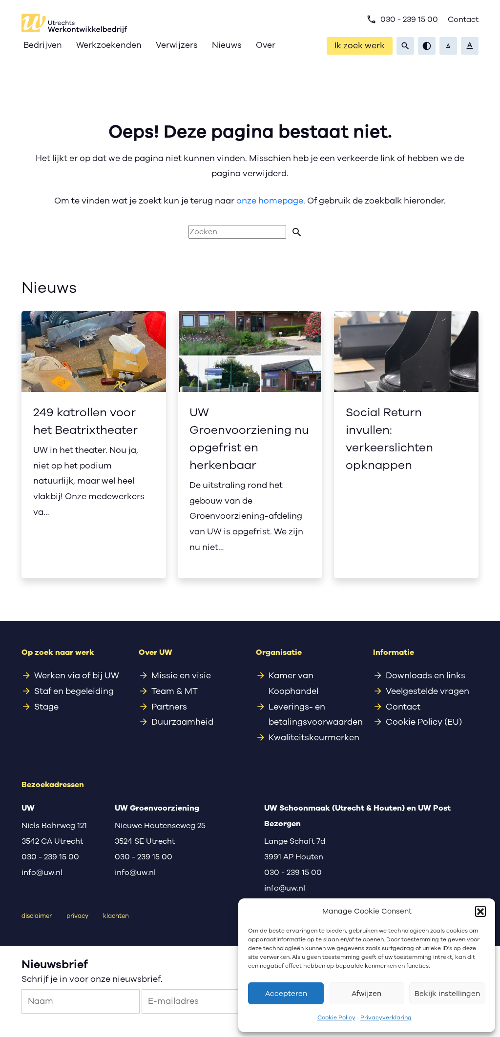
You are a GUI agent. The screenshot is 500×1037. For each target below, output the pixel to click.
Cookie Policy (336, 1017)
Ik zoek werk (359, 45)
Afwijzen (366, 993)
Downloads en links (425, 675)
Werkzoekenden (109, 45)
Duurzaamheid (182, 722)
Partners (169, 706)
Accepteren (286, 993)
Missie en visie (181, 675)
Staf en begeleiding (74, 691)
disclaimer (36, 916)
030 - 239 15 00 (402, 19)
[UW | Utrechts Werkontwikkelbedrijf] (74, 23)
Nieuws (227, 45)
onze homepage (269, 200)
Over (265, 45)
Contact (463, 19)
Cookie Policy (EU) (424, 722)
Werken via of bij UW (76, 675)
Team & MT (174, 691)
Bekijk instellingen (447, 993)
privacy (77, 916)
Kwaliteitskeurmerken (314, 737)
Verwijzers (177, 45)
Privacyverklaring (386, 1017)
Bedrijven (42, 45)
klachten (116, 916)
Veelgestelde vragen (427, 691)
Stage (46, 706)
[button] (480, 911)
